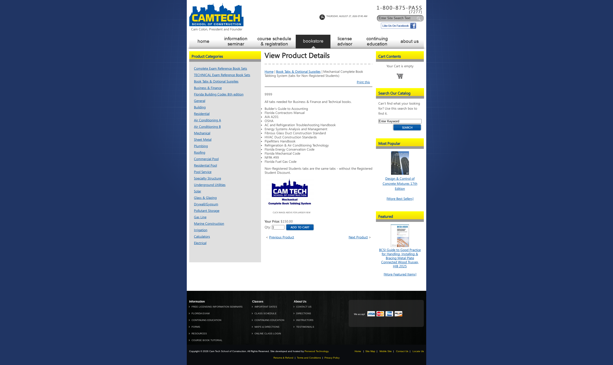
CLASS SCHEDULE (266, 313)
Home (269, 72)
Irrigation (200, 230)
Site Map (370, 351)
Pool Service (202, 172)
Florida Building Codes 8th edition (219, 94)
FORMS (196, 327)
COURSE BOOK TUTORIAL (207, 340)
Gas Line (200, 217)
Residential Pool (205, 165)
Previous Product (281, 237)
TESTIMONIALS (305, 327)
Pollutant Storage (206, 211)
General (199, 101)
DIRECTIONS (303, 313)
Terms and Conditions (309, 357)
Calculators (202, 237)
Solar (197, 191)
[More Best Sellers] (400, 199)
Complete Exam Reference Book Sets (220, 69)
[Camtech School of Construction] (216, 25)
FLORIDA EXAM (201, 313)
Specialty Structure (207, 178)
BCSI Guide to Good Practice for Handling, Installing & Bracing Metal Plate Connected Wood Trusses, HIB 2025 (400, 258)
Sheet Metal (202, 140)
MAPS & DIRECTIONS (267, 327)
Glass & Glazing (205, 198)
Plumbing (201, 146)
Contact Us (402, 351)
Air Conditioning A (207, 120)
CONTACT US (304, 306)
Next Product (358, 237)
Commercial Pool (206, 159)
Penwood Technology (316, 351)
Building (200, 107)
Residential (202, 114)
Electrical (200, 243)
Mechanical (202, 133)
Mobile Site (386, 351)
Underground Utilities (210, 185)
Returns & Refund (283, 357)
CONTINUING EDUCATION (206, 320)
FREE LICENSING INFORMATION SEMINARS (217, 306)
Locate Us (418, 351)
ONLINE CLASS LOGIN (268, 333)
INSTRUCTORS (304, 320)
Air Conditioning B (207, 127)
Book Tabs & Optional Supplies (216, 81)
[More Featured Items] (400, 274)
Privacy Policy (332, 357)
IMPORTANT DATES (266, 306)
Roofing (199, 153)
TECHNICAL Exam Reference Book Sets (222, 75)
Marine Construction (209, 224)
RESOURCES (199, 333)
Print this (363, 82)
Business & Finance (208, 88)
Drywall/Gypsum (206, 204)
